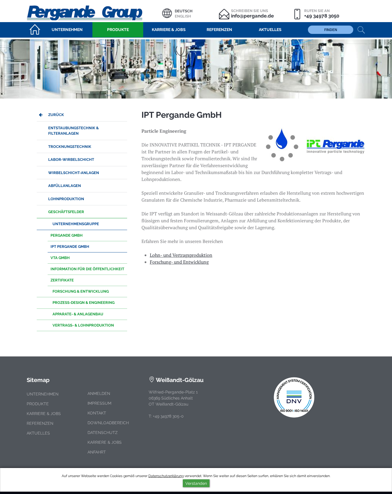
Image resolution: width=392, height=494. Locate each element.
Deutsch (184, 11)
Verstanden (196, 483)
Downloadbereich (108, 422)
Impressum (99, 403)
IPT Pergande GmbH (70, 246)
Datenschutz (103, 432)
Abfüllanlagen (64, 186)
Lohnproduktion (66, 199)
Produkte (38, 404)
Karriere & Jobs (44, 413)
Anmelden (99, 393)
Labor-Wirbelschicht (71, 159)
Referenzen (40, 423)
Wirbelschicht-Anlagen (73, 173)
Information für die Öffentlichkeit (87, 269)
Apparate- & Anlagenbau (78, 314)
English (183, 16)
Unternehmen (43, 394)
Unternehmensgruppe (76, 224)
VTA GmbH (60, 258)
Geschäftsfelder (66, 212)
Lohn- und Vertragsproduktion (181, 255)
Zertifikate (62, 280)
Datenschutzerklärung (166, 476)
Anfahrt (97, 452)
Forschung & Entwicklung (81, 291)
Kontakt (97, 413)
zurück (56, 115)
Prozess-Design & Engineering (84, 302)
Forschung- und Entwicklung (179, 262)
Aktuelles (38, 433)
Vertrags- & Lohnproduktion (83, 325)
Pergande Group (94, 12)
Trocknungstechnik (69, 146)
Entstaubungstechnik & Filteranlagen (73, 131)
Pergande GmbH (67, 235)
